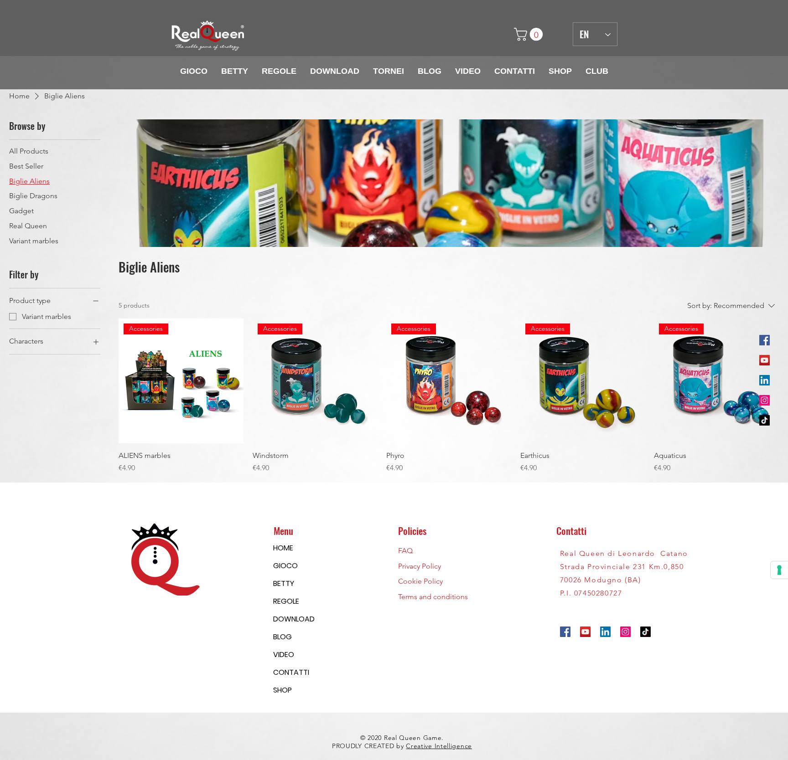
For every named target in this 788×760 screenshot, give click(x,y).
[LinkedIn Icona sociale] (764, 380)
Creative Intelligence (439, 746)
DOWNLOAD (294, 619)
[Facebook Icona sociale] (764, 340)
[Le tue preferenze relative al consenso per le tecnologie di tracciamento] (779, 570)
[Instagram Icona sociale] (764, 400)
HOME (283, 548)
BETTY (283, 583)
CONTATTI (291, 672)
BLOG (282, 637)
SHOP (282, 690)
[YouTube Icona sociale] (764, 360)
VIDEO (283, 654)
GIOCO (285, 565)
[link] (530, 34)
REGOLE (286, 601)
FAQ (405, 550)
